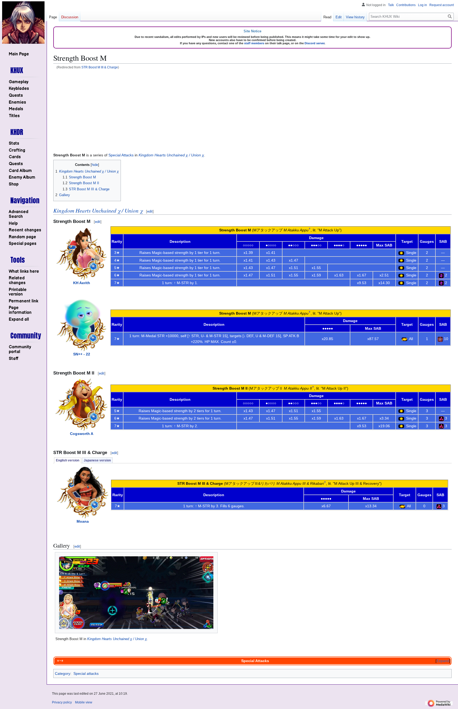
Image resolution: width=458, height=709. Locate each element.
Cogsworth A (81, 433)
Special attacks (86, 673)
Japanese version (97, 460)
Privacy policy (62, 702)
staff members (254, 43)
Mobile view (83, 702)
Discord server (314, 43)
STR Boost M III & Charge (99, 67)
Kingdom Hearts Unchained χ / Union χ (171, 155)
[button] (19, 319)
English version (67, 460)
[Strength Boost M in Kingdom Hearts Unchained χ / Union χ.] (136, 592)
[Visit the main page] (23, 22)
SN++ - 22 (81, 354)
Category (62, 673)
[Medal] (441, 275)
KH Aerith (81, 283)
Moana (83, 521)
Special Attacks (121, 155)
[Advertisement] (253, 110)
